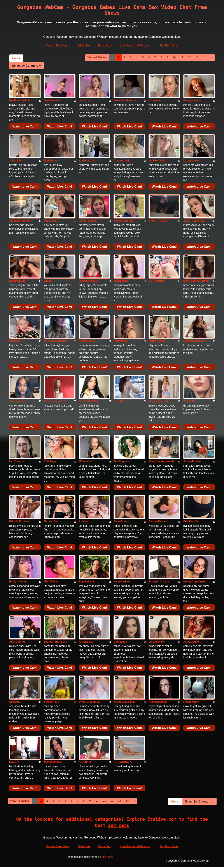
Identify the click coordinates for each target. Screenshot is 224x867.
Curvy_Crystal (158, 220)
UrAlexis (14, 340)
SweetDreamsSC (89, 701)
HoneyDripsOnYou (194, 581)
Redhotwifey (191, 701)
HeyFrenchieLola (19, 100)
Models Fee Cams (57, 45)
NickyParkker (122, 581)
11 (181, 57)
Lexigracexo (191, 160)
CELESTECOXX (88, 401)
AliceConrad (17, 641)
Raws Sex (104, 45)
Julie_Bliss (16, 160)
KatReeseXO (87, 160)
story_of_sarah (158, 401)
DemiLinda (120, 641)
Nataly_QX (50, 521)
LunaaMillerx (156, 641)
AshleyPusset (192, 461)
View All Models (97, 57)
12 (189, 57)
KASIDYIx (85, 761)
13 (197, 57)
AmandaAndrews (20, 220)
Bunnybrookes (192, 100)
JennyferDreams (159, 581)
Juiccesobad (17, 401)
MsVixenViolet (157, 160)
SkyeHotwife (52, 100)
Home (16, 58)
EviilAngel (50, 461)
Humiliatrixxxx (158, 701)
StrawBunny (121, 521)
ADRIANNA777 (123, 761)
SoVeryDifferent (123, 220)
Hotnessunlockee (194, 340)
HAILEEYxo (86, 641)
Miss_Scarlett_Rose (196, 280)
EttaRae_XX (190, 521)
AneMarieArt (87, 340)
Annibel (83, 521)
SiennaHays (51, 701)
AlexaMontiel (191, 641)
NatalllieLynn (17, 280)
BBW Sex (84, 45)
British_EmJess (19, 521)
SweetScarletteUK (125, 100)
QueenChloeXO (88, 280)
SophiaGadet (87, 581)
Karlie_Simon (157, 340)
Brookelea (155, 100)
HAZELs (14, 761)
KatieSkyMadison (55, 340)
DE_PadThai (156, 280)
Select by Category (25, 65)
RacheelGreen (157, 521)
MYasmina (85, 461)
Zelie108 (188, 401)
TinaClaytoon (122, 461)
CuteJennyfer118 (54, 401)
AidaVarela (120, 340)
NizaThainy (51, 581)
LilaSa (48, 280)
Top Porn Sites (169, 45)
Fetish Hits (106, 856)
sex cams (118, 825)
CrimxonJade (122, 160)
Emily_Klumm (18, 581)
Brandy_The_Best (55, 641)
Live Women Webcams (135, 45)
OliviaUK (14, 701)
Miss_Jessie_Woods (161, 461)
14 (204, 57)
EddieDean (51, 160)
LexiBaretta (16, 461)
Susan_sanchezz (194, 220)
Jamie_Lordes (88, 220)
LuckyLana (86, 100)
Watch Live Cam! (24, 126)
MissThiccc (51, 220)
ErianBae (119, 401)
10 (174, 57)
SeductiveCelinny (124, 701)
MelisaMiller (121, 280)
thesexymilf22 (53, 761)
